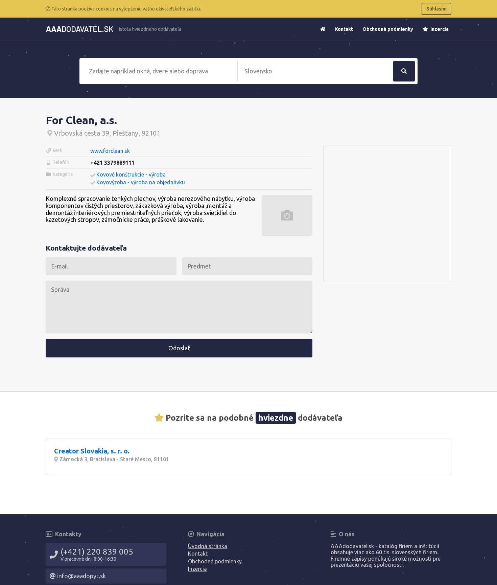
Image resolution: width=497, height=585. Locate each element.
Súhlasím (436, 8)
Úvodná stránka (207, 546)
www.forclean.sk (110, 151)
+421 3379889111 (112, 163)
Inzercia (439, 29)
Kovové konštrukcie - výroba (131, 174)
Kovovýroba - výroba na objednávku (140, 182)
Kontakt (344, 29)
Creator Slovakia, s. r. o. (91, 451)
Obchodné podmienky (387, 29)
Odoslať (179, 348)
